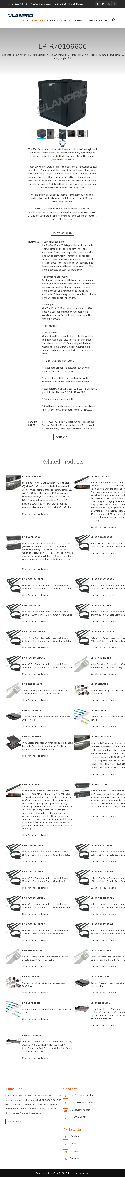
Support (66, 20)
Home (26, 20)
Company (52, 20)
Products (38, 20)
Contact (79, 20)
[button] (85, 102)
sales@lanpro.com (42, 3)
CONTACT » (62, 437)
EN (100, 20)
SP (106, 20)
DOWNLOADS (61, 232)
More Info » (14, 1121)
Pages (91, 20)
